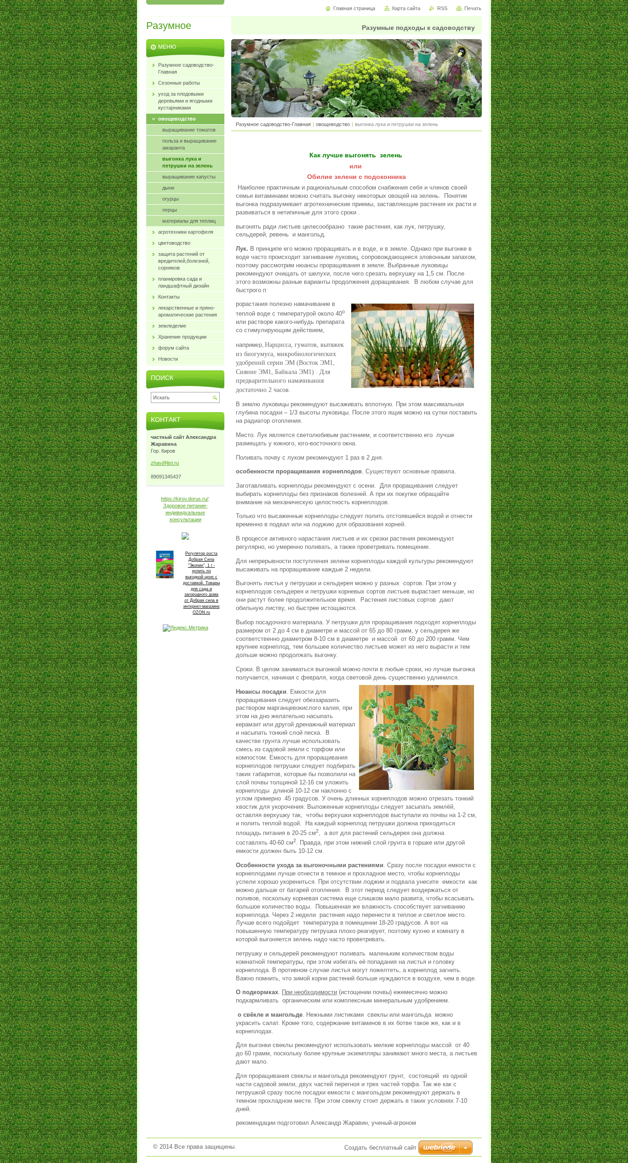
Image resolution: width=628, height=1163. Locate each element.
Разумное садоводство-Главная (274, 124)
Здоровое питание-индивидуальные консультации (185, 512)
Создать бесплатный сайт (380, 1147)
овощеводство (333, 124)
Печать (472, 8)
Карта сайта (406, 8)
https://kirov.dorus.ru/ (184, 498)
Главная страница (354, 8)
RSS (442, 8)
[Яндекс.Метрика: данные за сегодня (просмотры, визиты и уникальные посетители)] (185, 628)
